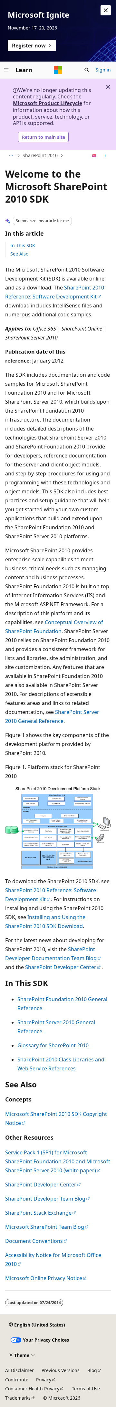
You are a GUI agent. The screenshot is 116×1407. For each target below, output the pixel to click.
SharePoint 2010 (40, 155)
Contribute (16, 1380)
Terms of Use (86, 1389)
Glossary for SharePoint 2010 (53, 1045)
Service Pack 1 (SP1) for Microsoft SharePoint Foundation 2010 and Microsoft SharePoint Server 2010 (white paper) (57, 1161)
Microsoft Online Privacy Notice (43, 1278)
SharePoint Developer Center (60, 967)
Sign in (103, 70)
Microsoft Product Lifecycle (47, 103)
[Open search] (86, 70)
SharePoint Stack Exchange (38, 1212)
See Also (19, 254)
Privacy (43, 1380)
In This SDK (22, 245)
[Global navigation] (6, 70)
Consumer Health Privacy (32, 1389)
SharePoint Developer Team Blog (45, 1198)
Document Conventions (34, 1240)
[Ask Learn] (94, 156)
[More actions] (105, 156)
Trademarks (18, 1398)
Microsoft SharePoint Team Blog (44, 1226)
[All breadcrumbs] (10, 156)
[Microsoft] (58, 70)
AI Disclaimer (19, 1370)
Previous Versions (61, 1370)
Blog (92, 1370)
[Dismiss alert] (106, 10)
